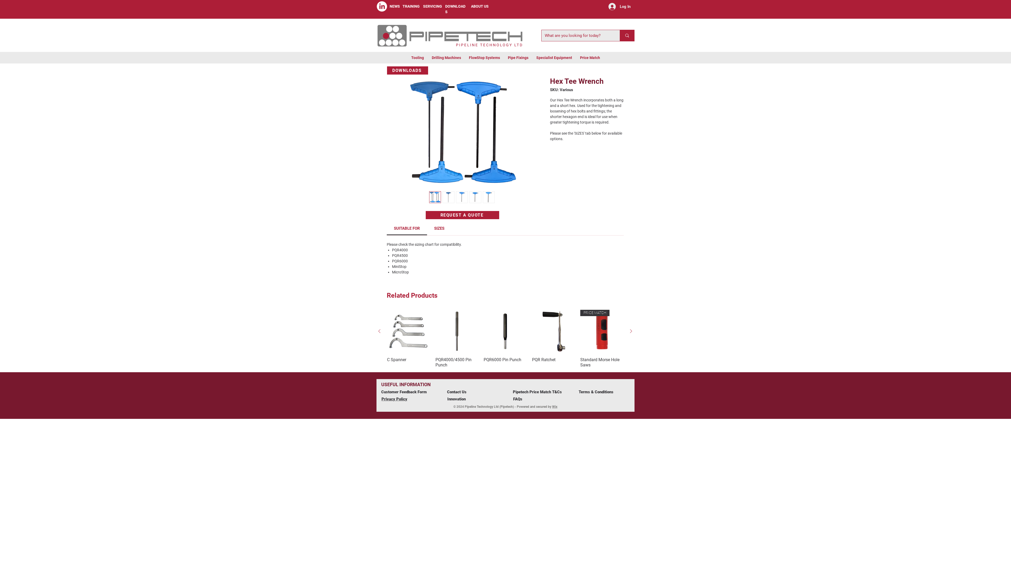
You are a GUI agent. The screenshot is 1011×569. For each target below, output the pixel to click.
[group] (505, 339)
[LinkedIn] (382, 6)
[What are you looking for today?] (627, 35)
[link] (407, 228)
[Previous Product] (379, 331)
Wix (554, 407)
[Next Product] (631, 331)
